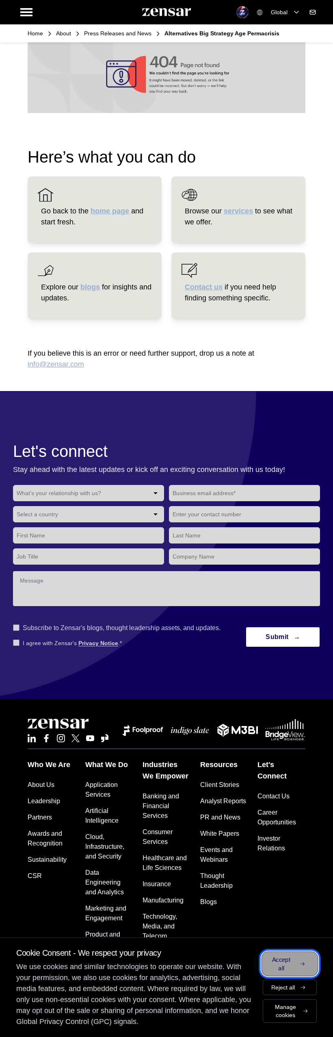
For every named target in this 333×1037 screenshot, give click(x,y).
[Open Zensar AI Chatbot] (242, 12)
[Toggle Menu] (26, 12)
